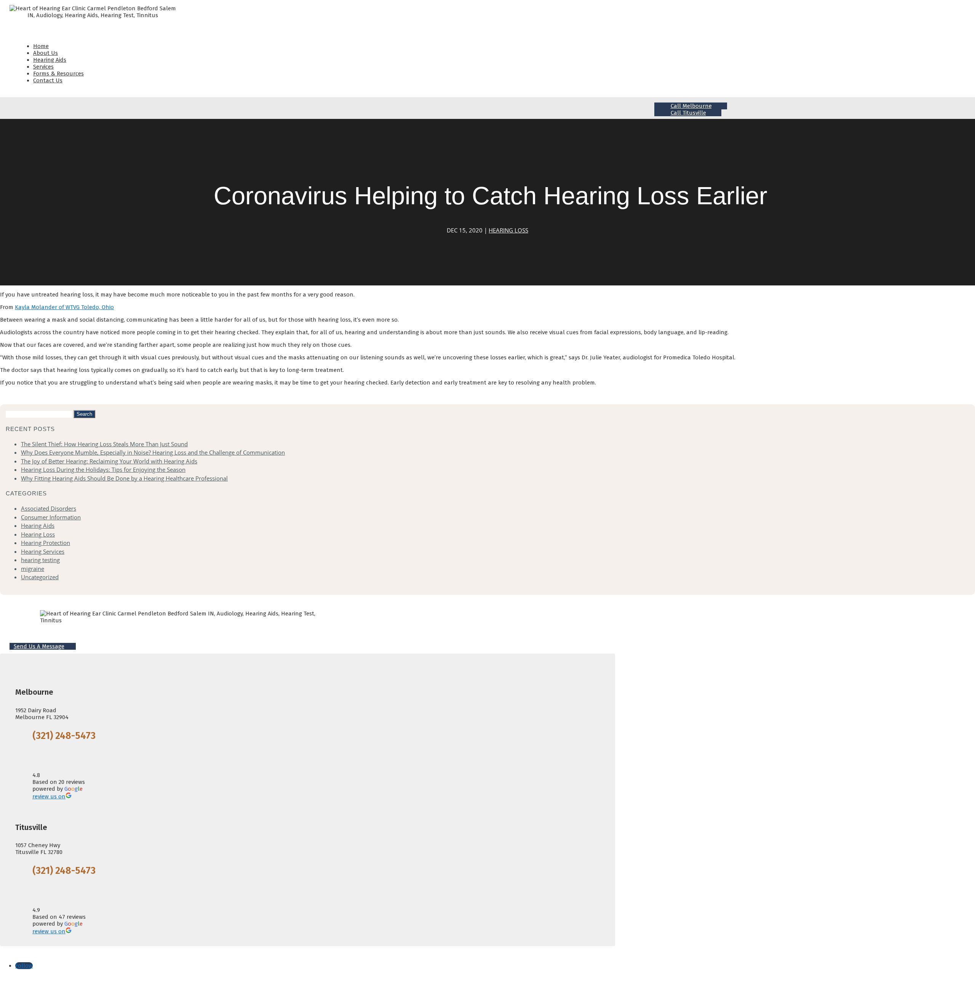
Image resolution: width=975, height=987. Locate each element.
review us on (49, 796)
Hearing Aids (49, 59)
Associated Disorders (48, 508)
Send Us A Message (39, 646)
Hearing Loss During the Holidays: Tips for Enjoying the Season (103, 469)
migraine (32, 568)
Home (41, 46)
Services (43, 66)
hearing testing (40, 560)
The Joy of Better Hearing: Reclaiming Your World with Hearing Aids (109, 461)
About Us (45, 53)
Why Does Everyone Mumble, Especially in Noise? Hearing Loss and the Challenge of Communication (153, 452)
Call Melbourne (691, 106)
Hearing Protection (45, 542)
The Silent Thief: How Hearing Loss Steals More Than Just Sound (104, 444)
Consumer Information (51, 517)
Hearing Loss (508, 230)
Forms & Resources (58, 73)
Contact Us (47, 80)
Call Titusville (688, 112)
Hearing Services (42, 551)
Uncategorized (40, 577)
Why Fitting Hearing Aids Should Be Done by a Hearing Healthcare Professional (124, 478)
